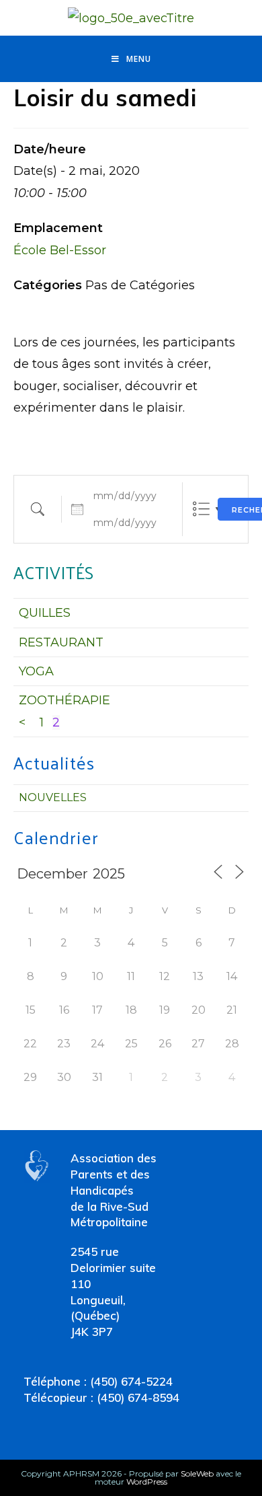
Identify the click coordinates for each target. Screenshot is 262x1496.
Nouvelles (53, 797)
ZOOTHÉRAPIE (64, 700)
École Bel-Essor (59, 250)
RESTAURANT (61, 642)
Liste (201, 508)
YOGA (36, 671)
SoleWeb (197, 1473)
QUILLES (45, 612)
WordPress (146, 1481)
